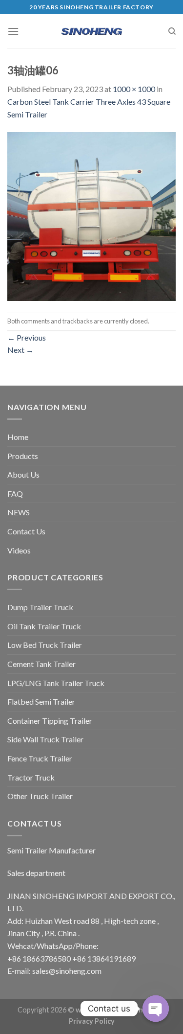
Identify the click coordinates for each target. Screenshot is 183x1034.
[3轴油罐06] (91, 215)
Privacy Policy (92, 1021)
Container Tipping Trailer (49, 720)
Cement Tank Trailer (41, 663)
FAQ (15, 493)
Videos (19, 550)
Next (20, 349)
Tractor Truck (31, 777)
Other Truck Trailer (40, 796)
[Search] (172, 31)
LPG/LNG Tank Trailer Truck (55, 683)
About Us (23, 474)
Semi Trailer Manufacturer (51, 850)
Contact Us (26, 531)
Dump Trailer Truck (40, 607)
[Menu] (13, 31)
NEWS (18, 512)
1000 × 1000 (134, 88)
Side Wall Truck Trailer (45, 739)
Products (22, 455)
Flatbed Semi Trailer (41, 701)
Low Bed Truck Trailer (44, 644)
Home (17, 436)
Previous (26, 337)
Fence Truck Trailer (39, 758)
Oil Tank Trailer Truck (44, 626)
